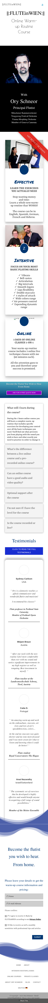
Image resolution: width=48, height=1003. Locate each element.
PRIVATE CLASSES (31, 976)
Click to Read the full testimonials (24, 551)
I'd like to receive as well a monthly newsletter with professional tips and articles (23, 927)
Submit (37, 937)
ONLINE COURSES (14, 976)
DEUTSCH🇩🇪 (22, 988)
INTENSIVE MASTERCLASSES (23, 971)
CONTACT (37, 982)
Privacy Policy (35, 919)
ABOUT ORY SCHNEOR (13, 982)
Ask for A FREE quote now (24, 393)
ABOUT (26, 965)
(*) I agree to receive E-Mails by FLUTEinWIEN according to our (23, 917)
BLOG (27, 982)
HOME (18, 965)
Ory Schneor (28, 996)
